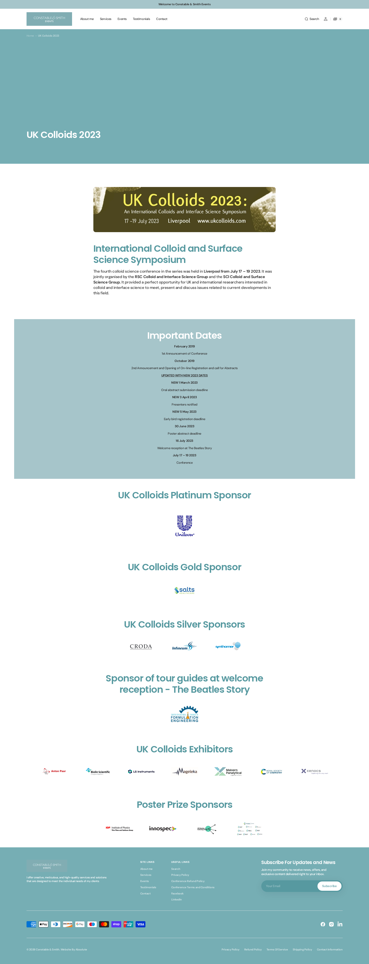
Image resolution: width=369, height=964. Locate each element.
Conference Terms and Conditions (193, 887)
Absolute (81, 949)
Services (145, 875)
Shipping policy (302, 949)
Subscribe (329, 886)
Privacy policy (231, 949)
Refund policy (253, 949)
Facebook (177, 893)
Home (30, 35)
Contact (145, 893)
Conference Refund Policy (188, 881)
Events (144, 881)
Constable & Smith (47, 949)
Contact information (330, 949)
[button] (311, 19)
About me (146, 869)
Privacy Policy (180, 875)
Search (175, 869)
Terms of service (277, 949)
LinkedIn (176, 899)
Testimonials (148, 887)
